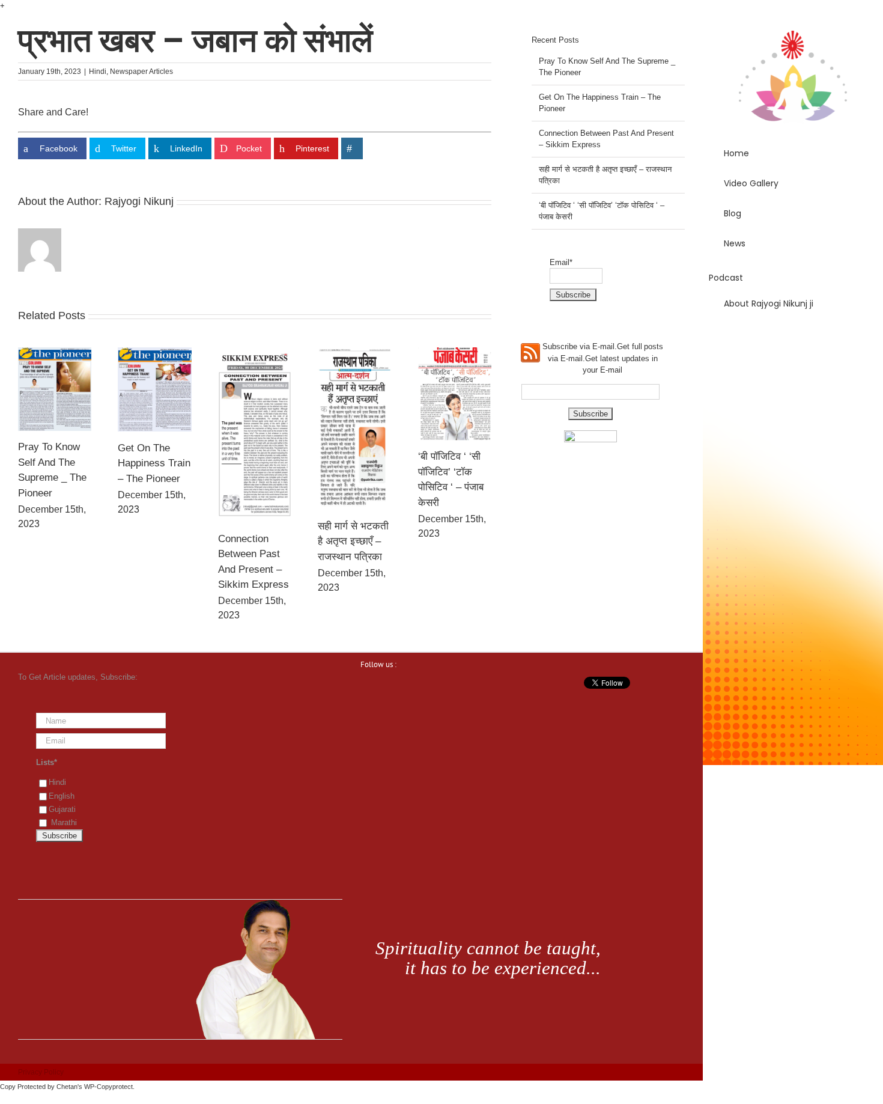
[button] (793, 338)
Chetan (66, 1086)
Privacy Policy (41, 1072)
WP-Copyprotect (108, 1086)
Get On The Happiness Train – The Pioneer (154, 463)
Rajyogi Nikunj (139, 201)
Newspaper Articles (141, 71)
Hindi (97, 71)
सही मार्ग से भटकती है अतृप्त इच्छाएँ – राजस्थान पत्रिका (353, 541)
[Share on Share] (352, 148)
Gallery (54, 389)
